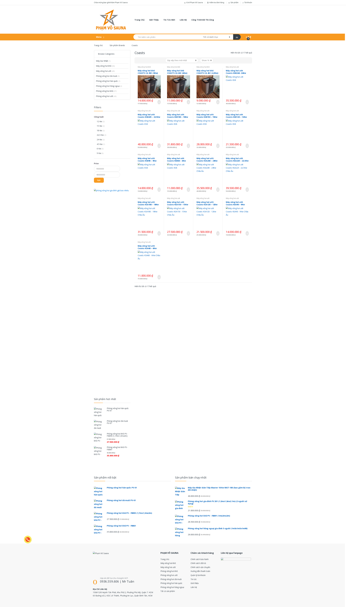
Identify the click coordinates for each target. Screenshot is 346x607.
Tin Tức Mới (169, 20)
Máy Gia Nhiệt (103, 61)
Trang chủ (98, 45)
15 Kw (99, 126)
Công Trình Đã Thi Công (202, 20)
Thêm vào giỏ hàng (158, 102)
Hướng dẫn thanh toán (200, 571)
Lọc (99, 180)
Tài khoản (248, 2)
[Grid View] (138, 60)
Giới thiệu (195, 583)
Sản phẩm (234, 2)
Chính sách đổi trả (198, 563)
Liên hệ (194, 587)
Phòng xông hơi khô (106, 91)
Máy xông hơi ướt (232, 67)
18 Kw (99, 130)
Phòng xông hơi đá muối (107, 76)
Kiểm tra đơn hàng (216, 2)
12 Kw (99, 121)
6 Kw (99, 148)
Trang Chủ (139, 20)
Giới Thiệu (154, 20)
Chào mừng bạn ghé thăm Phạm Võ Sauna (111, 2)
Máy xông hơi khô (144, 67)
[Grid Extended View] (142, 60)
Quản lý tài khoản (198, 575)
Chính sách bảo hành (199, 559)
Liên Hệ (183, 20)
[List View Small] (150, 60)
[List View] (146, 60)
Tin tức (194, 579)
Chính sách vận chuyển (200, 567)
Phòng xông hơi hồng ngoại (109, 86)
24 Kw (99, 139)
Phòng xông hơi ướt (106, 96)
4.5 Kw (99, 144)
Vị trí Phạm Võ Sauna (194, 2)
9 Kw (99, 153)
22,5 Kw (100, 135)
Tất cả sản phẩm (167, 591)
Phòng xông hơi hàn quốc (108, 81)
